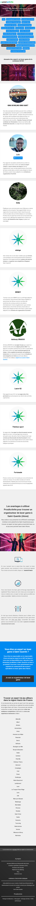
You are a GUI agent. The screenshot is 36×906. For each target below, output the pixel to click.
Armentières (18, 728)
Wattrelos (18, 835)
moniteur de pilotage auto (10, 33)
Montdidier (18, 805)
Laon (18, 786)
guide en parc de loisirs (10, 25)
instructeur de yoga (29, 28)
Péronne (18, 808)
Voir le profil (18, 158)
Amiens (18, 725)
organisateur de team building (14, 48)
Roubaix (18, 811)
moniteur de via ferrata (12, 39)
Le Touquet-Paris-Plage (18, 789)
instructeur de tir (20, 28)
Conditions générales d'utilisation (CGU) (18, 865)
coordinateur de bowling (28, 19)
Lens (18, 792)
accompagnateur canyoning (13, 19)
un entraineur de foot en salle (18, 51)
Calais (18, 752)
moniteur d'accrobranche (12, 31)
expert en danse (26, 22)
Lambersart (18, 783)
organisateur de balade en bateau (27, 42)
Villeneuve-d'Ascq (18, 832)
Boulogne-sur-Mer (18, 746)
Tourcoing (18, 823)
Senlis (18, 817)
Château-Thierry (18, 762)
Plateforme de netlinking (18, 869)
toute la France (28, 570)
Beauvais (18, 737)
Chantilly (18, 759)
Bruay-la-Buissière (18, 749)
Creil (18, 771)
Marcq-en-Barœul (18, 798)
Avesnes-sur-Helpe (18, 734)
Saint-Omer (18, 814)
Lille (18, 795)
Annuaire (9, 863)
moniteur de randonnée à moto (25, 33)
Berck (18, 740)
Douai (18, 774)
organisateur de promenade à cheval (25, 45)
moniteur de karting (25, 31)
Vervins (18, 829)
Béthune (18, 743)
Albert (18, 722)
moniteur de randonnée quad (10, 36)
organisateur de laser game (8, 45)
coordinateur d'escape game (13, 22)
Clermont (18, 765)
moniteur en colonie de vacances (9, 42)
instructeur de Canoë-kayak (24, 25)
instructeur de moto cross (8, 28)
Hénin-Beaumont (18, 780)
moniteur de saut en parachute (26, 36)
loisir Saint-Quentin (18, 889)
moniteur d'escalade (24, 39)
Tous (3, 19)
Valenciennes (18, 826)
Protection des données (18, 867)
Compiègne (18, 768)
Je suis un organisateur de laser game (18, 679)
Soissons (18, 820)
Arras (18, 731)
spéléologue (26, 48)
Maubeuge (18, 801)
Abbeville (18, 719)
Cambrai (18, 756)
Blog (18, 871)
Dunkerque (18, 777)
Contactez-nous (18, 873)
